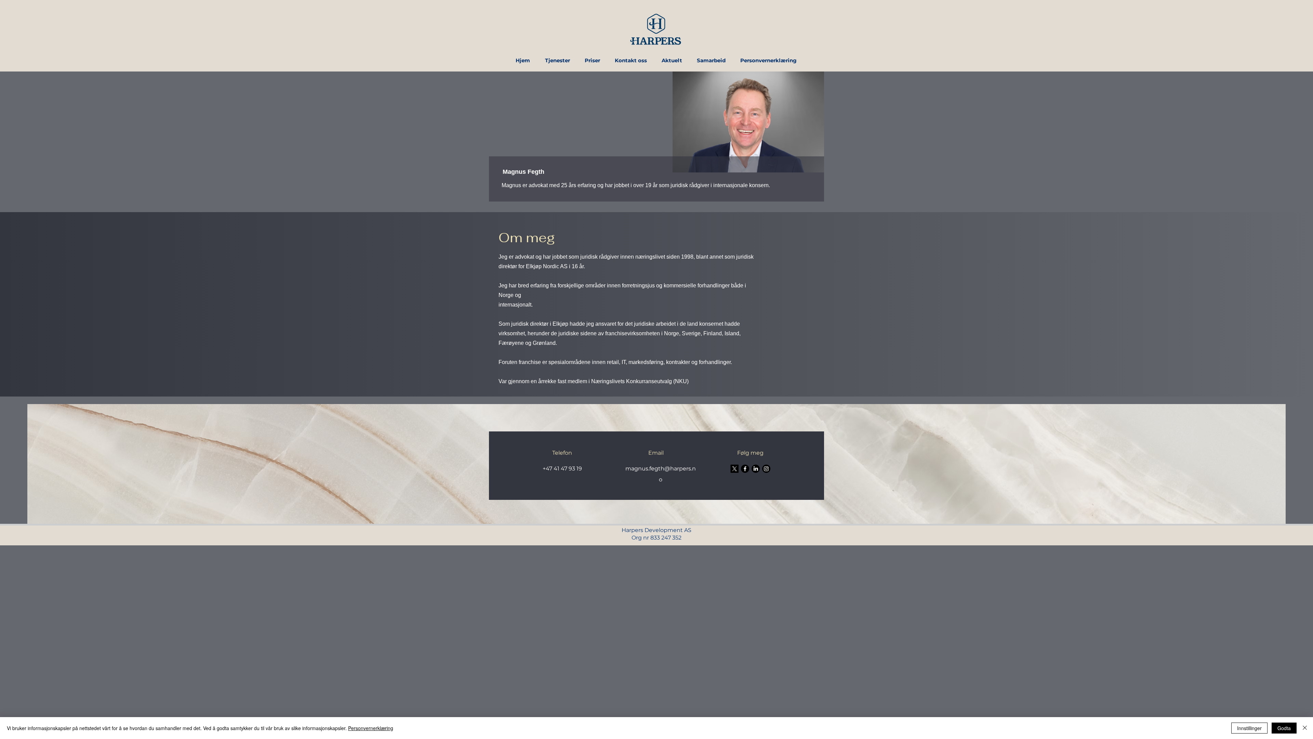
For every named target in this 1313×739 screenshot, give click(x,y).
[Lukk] (1305, 728)
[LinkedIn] (756, 469)
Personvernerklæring (370, 728)
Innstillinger (1249, 728)
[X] (734, 469)
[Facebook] (745, 469)
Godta (1284, 728)
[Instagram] (766, 469)
